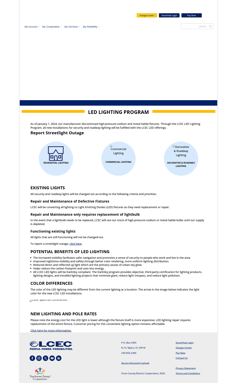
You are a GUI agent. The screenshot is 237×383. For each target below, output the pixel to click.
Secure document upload (135, 363)
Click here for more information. (50, 330)
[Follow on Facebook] (32, 358)
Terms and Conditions (188, 373)
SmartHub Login (169, 15)
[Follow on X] (45, 358)
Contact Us (182, 358)
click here (76, 244)
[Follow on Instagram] (39, 358)
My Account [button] (31, 26)
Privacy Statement (186, 368)
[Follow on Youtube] (52, 358)
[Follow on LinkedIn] (58, 358)
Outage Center (147, 15)
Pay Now (191, 15)
